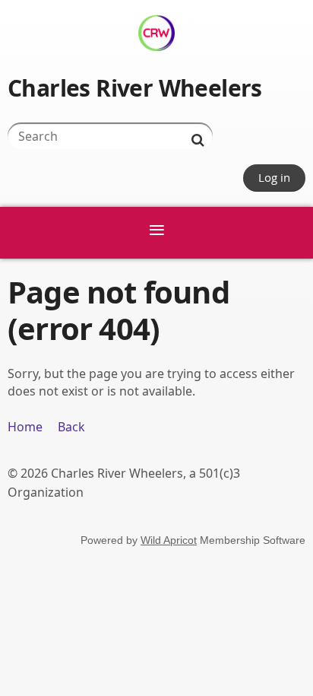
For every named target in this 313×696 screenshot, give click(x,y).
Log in (274, 177)
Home (25, 426)
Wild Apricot (169, 540)
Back (71, 426)
